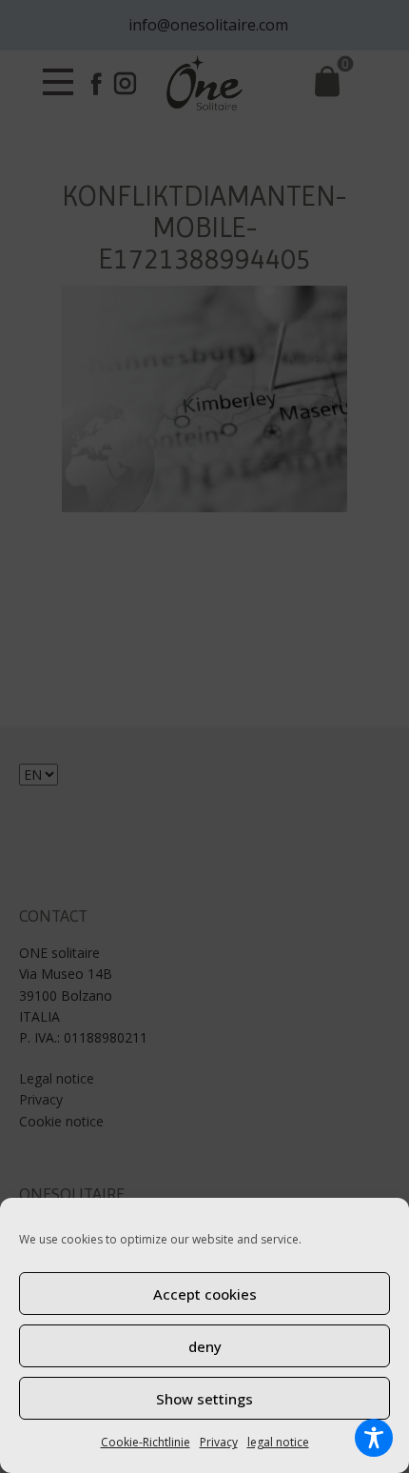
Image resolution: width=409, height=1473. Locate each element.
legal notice (278, 1442)
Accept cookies (205, 1294)
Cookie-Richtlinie (145, 1442)
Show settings (204, 1398)
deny (205, 1346)
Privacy (219, 1442)
